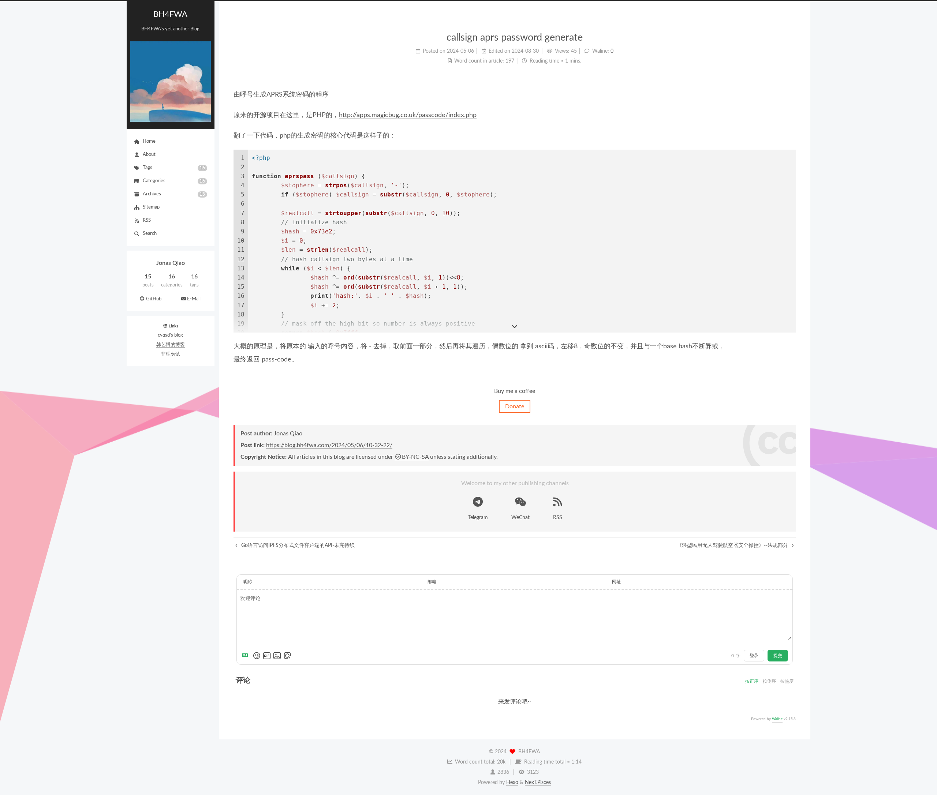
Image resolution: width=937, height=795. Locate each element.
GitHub (153, 299)
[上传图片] (277, 655)
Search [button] (150, 233)
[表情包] (266, 655)
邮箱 (432, 582)
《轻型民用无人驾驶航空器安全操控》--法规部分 (733, 545)
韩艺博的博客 (170, 344)
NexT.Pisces (538, 782)
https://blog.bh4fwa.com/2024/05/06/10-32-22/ (329, 445)
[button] (170, 307)
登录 (754, 655)
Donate (514, 406)
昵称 (247, 582)
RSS (147, 220)
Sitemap (151, 207)
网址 (616, 582)
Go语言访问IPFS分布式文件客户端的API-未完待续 (297, 545)
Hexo (512, 782)
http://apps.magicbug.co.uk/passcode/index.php (408, 115)
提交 (777, 655)
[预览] (287, 655)
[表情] (256, 655)
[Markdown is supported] (246, 655)
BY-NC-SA (415, 457)
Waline (777, 719)
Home (149, 141)
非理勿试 (170, 354)
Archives (174, 194)
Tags (174, 167)
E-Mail (194, 299)
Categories (174, 181)
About (149, 154)
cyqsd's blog (170, 335)
